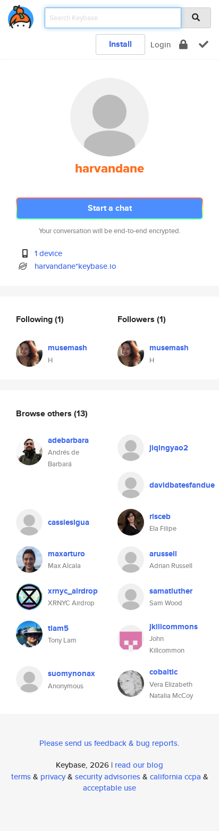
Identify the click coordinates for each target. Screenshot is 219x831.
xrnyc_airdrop (73, 591)
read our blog (139, 764)
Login (160, 44)
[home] (20, 15)
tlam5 (58, 628)
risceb (160, 516)
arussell (163, 554)
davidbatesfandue (182, 485)
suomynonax (71, 673)
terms (21, 776)
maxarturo (66, 554)
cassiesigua (68, 522)
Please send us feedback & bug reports (108, 742)
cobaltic (163, 672)
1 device (48, 253)
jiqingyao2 (168, 448)
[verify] (203, 44)
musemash (67, 347)
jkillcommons (173, 626)
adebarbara (68, 440)
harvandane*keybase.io (75, 265)
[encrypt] (183, 44)
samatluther (170, 591)
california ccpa (175, 776)
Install (120, 44)
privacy (52, 776)
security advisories (107, 776)
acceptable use (109, 787)
